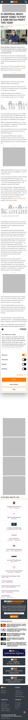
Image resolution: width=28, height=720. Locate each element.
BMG (20, 529)
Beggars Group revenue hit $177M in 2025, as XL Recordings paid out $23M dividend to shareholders (16, 634)
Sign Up (15, 616)
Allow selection (14, 384)
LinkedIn (18, 704)
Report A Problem (5, 710)
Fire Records (16, 507)
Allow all (14, 379)
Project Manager (6, 595)
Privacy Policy (18, 694)
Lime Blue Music (9, 592)
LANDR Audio (17, 572)
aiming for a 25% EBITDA (19, 198)
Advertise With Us (5, 704)
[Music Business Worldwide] (14, 2)
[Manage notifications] (24, 712)
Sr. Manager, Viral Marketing (14, 528)
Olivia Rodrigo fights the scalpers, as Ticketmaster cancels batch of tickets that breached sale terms (17, 630)
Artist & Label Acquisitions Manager (10, 590)
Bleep (7, 577)
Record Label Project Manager (13, 549)
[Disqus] (14, 398)
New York (4, 597)
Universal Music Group (7, 47)
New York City (10, 572)
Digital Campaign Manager (14, 517)
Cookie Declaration (19, 696)
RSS (17, 708)
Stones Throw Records (11, 587)
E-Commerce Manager (7, 581)
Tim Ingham (5, 28)
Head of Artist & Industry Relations (14, 570)
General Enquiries (5, 708)
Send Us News (4, 706)
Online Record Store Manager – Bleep (11, 576)
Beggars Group (9, 582)
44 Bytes (8, 718)
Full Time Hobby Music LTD (16, 550)
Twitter (18, 706)
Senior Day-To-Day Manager (14, 560)
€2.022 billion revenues (19, 68)
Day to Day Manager (14, 538)
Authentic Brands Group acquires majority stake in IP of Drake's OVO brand (15, 639)
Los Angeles (9, 529)
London (10, 507)
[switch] (24, 359)
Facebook (18, 703)
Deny (14, 389)
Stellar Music (14, 518)
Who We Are (3, 690)
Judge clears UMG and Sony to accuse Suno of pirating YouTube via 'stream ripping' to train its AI (16, 625)
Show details (20, 374)
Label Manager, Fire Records (14, 506)
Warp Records (10, 597)
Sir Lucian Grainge (6, 239)
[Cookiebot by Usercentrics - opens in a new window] (20, 329)
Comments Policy (19, 692)
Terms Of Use (18, 690)
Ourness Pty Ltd (14, 561)
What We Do (3, 692)
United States (15, 529)
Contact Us (3, 703)
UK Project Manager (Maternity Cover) (11, 585)
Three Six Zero (17, 540)
